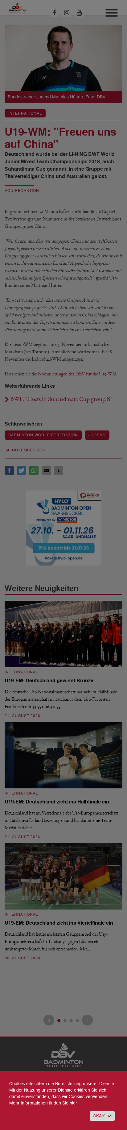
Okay (98, 1116)
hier (73, 1103)
